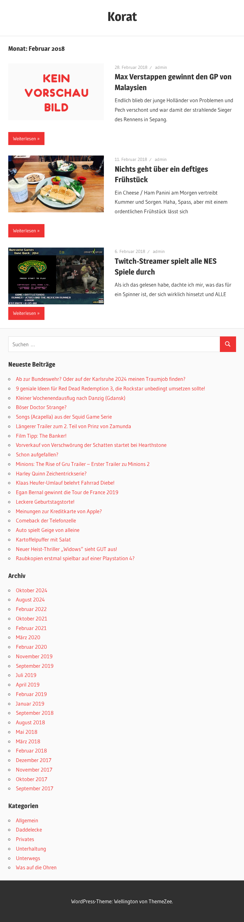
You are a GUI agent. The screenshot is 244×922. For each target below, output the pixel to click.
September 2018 (35, 712)
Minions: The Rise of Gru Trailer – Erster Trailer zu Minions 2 (83, 464)
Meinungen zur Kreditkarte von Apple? (59, 511)
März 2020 (28, 637)
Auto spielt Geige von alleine (47, 530)
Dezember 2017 (33, 760)
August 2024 (30, 599)
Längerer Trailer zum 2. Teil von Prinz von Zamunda (73, 426)
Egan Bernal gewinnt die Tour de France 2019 (67, 492)
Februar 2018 (31, 750)
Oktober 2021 (31, 618)
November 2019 (34, 656)
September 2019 (34, 665)
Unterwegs (28, 858)
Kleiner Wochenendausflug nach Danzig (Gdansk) (70, 398)
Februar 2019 (31, 694)
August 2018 (30, 722)
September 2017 (34, 788)
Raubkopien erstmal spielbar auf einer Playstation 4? (75, 558)
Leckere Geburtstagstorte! (45, 501)
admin (161, 67)
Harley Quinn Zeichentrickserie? (51, 473)
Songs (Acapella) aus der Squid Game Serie (64, 416)
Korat (122, 16)
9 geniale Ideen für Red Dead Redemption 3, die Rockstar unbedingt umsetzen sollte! (110, 388)
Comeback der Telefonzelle (46, 520)
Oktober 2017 (31, 779)
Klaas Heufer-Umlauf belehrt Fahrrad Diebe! (65, 482)
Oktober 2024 (31, 590)
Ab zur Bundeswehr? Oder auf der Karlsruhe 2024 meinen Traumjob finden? (101, 378)
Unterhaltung (31, 848)
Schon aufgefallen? (37, 454)
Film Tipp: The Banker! (41, 435)
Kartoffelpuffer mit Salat (43, 539)
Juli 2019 (26, 675)
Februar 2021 (31, 628)
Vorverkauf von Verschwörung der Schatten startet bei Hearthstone (91, 444)
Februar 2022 (31, 609)
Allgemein (27, 820)
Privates (25, 839)
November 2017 (34, 769)
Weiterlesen (24, 139)
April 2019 (27, 684)
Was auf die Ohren (36, 867)
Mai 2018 (26, 731)
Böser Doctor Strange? (41, 407)
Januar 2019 (30, 703)
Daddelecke (29, 829)
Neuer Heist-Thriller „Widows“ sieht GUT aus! (66, 549)
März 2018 (28, 741)
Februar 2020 (31, 646)
